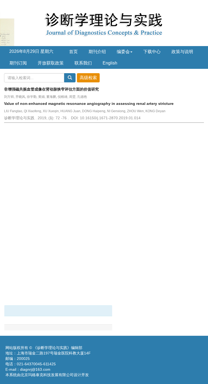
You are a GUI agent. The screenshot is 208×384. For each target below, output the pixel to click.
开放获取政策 (51, 63)
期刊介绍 (97, 51)
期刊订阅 (18, 63)
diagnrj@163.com (35, 369)
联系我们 (83, 63)
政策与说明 (182, 51)
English (110, 63)
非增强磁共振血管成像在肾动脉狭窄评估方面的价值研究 (51, 89)
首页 (73, 51)
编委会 (123, 51)
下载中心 (152, 51)
